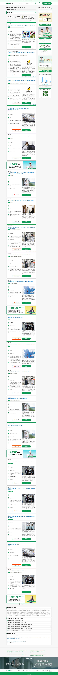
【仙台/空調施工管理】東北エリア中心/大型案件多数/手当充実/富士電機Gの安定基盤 (20, 281)
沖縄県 (16, 638)
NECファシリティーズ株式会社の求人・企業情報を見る (29, 448)
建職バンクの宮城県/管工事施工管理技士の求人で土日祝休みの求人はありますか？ (19, 626)
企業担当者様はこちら (48, 670)
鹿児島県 (14, 638)
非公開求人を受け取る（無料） (47, 3)
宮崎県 (12, 638)
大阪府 (36, 655)
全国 (18, 638)
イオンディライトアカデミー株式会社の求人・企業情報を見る (28, 76)
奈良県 (40, 655)
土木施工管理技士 (9, 651)
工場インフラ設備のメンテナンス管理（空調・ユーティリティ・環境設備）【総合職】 (21, 200)
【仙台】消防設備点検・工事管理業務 (13, 544)
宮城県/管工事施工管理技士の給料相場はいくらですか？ (15, 620)
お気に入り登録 (17, 102)
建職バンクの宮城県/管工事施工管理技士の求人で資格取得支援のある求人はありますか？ (20, 630)
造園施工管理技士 (18, 651)
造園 (40, 651)
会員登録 (27, 670)
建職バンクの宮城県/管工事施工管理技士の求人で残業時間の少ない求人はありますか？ (20, 624)
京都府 (34, 655)
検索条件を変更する (10, 12)
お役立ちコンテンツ (31, 670)
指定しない (16, 642)
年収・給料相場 (36, 670)
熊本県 (8, 638)
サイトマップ (40, 670)
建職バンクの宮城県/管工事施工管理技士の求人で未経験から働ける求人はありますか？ (20, 628)
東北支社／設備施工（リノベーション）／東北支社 (15, 425)
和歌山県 (42, 655)
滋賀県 (32, 655)
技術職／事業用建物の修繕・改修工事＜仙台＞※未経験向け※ (17, 398)
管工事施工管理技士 (13, 651)
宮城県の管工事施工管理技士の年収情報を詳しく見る (44, 86)
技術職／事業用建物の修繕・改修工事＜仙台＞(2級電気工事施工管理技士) (19, 371)
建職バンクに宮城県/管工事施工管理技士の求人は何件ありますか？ (17, 622)
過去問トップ (43, 670)
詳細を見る (26, 102)
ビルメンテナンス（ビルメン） (33, 651)
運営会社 (50, 671)
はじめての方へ (19, 670)
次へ (23, 604)
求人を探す (23, 670)
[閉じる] (56, 0)
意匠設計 (38, 651)
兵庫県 (38, 655)
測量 (41, 651)
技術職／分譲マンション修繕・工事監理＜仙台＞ (15, 317)
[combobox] (33, 21)
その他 (22, 651)
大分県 (10, 638)
